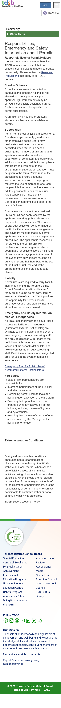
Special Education (13, 558)
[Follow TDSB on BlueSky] (39, 620)
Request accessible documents (21, 654)
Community (13, 28)
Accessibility (43, 566)
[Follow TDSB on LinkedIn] (28, 620)
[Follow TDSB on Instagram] (11, 620)
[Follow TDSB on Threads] (16, 620)
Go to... (45, 5)
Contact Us (42, 575)
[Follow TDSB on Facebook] (5, 620)
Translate (53, 13)
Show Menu (17, 34)
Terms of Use (20, 689)
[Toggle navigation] (56, 5)
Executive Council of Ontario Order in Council (46, 583)
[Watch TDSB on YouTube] (22, 620)
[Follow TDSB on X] (34, 620)
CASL (47, 689)
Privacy (35, 689)
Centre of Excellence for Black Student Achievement (15, 567)
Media (39, 570)
